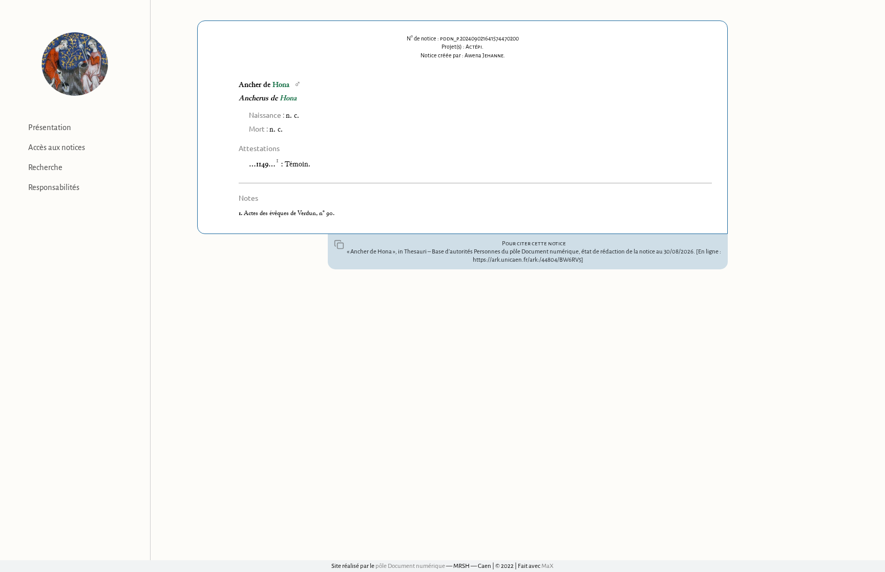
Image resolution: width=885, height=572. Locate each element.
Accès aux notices (56, 147)
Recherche (45, 167)
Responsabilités (53, 187)
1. (241, 213)
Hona (280, 85)
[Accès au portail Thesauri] (75, 64)
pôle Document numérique (410, 566)
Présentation (49, 127)
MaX (547, 566)
